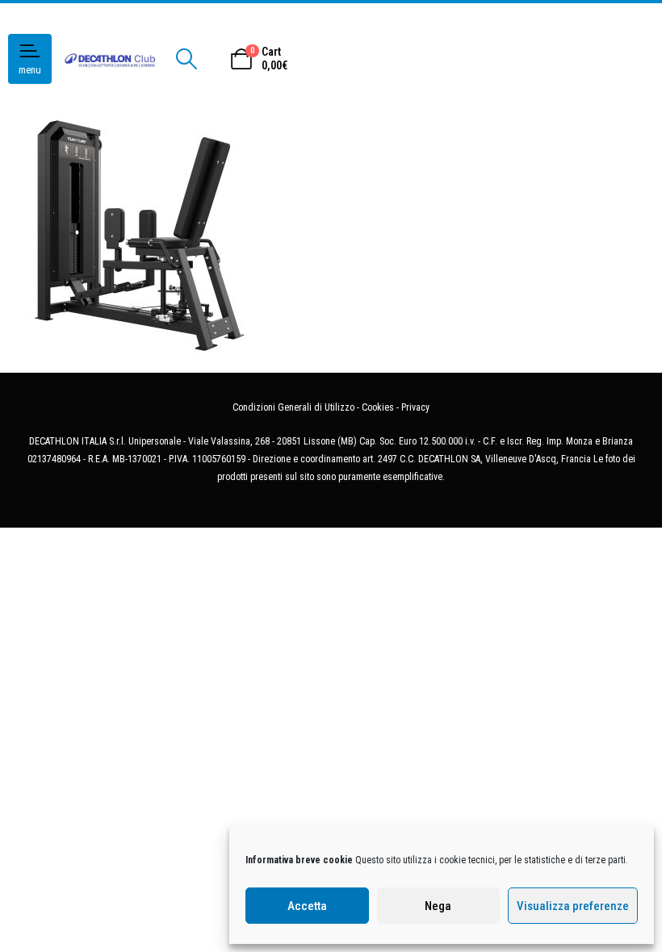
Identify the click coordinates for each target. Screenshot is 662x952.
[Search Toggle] (186, 58)
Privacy (415, 407)
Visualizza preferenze (573, 906)
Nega (438, 906)
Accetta (307, 906)
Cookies (378, 407)
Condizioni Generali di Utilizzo (293, 407)
